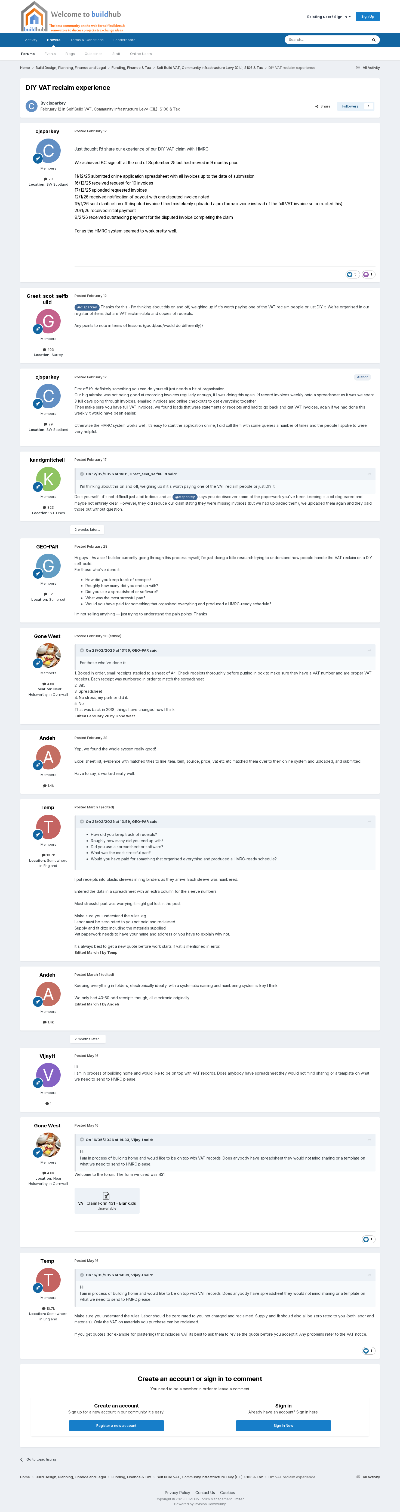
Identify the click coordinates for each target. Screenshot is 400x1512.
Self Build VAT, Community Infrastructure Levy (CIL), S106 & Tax (123, 109)
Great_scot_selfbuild (47, 299)
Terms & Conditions (87, 40)
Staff (116, 53)
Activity (31, 40)
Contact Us (205, 1492)
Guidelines (94, 53)
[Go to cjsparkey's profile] (32, 106)
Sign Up (367, 16)
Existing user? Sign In (328, 16)
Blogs (70, 53)
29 (50, 179)
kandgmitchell (47, 460)
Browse (53, 40)
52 (50, 594)
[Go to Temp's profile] (48, 827)
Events (50, 53)
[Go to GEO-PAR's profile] (48, 566)
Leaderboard (124, 40)
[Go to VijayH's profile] (48, 1075)
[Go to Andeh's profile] (48, 757)
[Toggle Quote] (82, 474)
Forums (28, 53)
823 (50, 507)
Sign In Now (283, 1425)
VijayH (47, 1056)
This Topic (352, 40)
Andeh (47, 738)
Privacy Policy (177, 1492)
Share (324, 106)
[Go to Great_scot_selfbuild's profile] (48, 321)
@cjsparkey (87, 307)
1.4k (50, 785)
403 (50, 349)
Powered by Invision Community (200, 1504)
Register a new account (116, 1425)
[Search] (374, 39)
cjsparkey (56, 103)
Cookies (227, 1492)
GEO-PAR (47, 547)
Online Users (141, 53)
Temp (47, 807)
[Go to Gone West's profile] (48, 655)
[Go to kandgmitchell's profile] (48, 479)
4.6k (50, 684)
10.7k (50, 855)
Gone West (47, 636)
